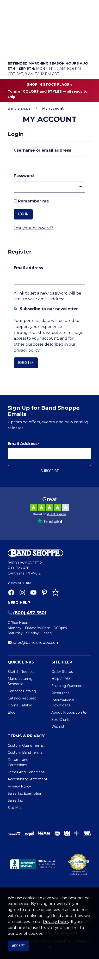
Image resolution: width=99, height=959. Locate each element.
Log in (23, 214)
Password (35, 175)
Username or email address (49, 150)
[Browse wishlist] (39, 49)
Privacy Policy (56, 921)
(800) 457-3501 (29, 613)
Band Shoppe (19, 108)
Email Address (23, 443)
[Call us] (12, 49)
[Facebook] (11, 592)
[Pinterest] (44, 592)
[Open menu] (86, 49)
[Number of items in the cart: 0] (53, 49)
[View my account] (26, 49)
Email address (39, 267)
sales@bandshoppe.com (35, 642)
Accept (18, 945)
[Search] (86, 36)
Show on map (19, 582)
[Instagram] (22, 592)
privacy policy (26, 350)
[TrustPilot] (55, 592)
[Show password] (79, 187)
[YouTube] (33, 592)
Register (26, 362)
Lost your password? (33, 228)
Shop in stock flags (48, 84)
